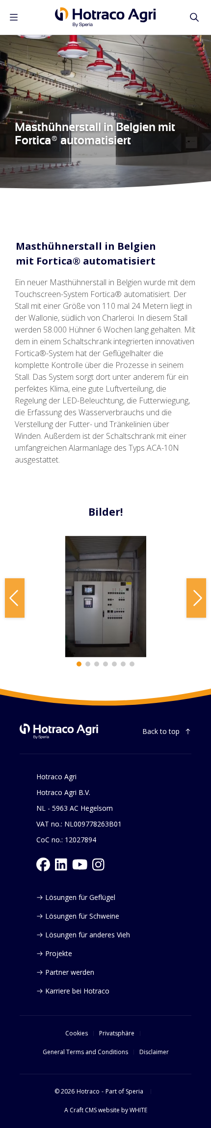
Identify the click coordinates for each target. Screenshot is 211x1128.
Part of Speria (124, 1091)
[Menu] (14, 17)
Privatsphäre (116, 1033)
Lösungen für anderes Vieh (87, 934)
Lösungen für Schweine (82, 916)
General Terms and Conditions (85, 1052)
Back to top (161, 731)
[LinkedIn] (61, 864)
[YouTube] (80, 864)
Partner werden (69, 972)
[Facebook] (43, 864)
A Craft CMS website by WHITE (105, 1110)
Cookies (76, 1033)
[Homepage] (105, 17)
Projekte (58, 953)
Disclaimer (154, 1052)
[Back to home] (59, 731)
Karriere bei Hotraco (77, 990)
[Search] (194, 17)
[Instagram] (98, 864)
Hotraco (88, 1091)
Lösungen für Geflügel (80, 897)
